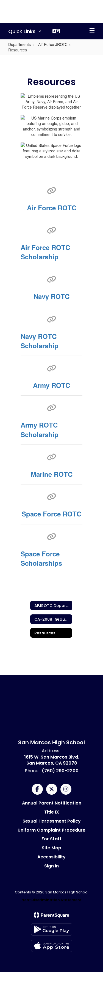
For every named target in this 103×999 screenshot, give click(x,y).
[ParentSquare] (51, 915)
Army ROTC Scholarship (40, 429)
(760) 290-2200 (60, 771)
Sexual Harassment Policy (52, 821)
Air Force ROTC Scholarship (45, 252)
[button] (25, 31)
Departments (19, 44)
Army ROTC (51, 385)
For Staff (51, 839)
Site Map (51, 848)
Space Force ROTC (51, 513)
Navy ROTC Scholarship (40, 341)
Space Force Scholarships (41, 558)
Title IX (51, 812)
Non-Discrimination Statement (51, 899)
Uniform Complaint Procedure (51, 830)
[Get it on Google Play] (51, 929)
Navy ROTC (51, 296)
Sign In (51, 866)
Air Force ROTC (51, 207)
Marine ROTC (52, 474)
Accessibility (51, 857)
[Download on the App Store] (51, 946)
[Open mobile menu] (92, 31)
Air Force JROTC (53, 44)
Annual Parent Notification (51, 803)
